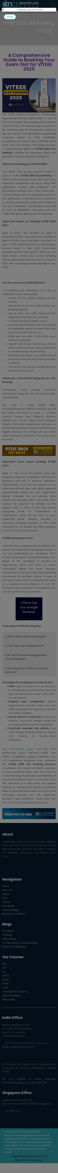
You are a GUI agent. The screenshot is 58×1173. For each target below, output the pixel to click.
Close (10, 16)
